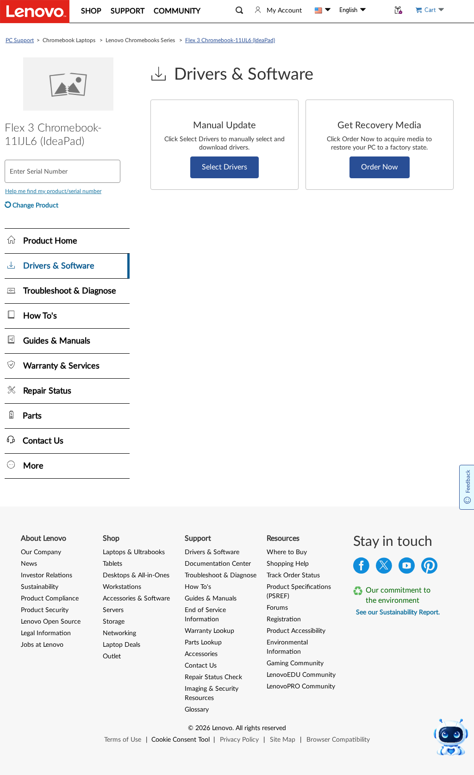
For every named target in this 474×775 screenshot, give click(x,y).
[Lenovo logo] (34, 11)
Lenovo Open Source (51, 622)
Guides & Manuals (211, 598)
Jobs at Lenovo (42, 645)
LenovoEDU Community (301, 675)
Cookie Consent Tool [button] (180, 740)
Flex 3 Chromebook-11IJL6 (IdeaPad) (230, 40)
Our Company (41, 552)
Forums (277, 608)
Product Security (45, 610)
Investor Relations (46, 575)
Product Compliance (50, 598)
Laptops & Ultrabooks (134, 552)
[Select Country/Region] (323, 10)
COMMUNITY (177, 11)
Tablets (112, 564)
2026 (202, 728)
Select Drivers (224, 167)
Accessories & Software (136, 598)
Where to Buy (287, 552)
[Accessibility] (377, 10)
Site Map (282, 740)
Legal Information (46, 633)
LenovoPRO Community (301, 686)
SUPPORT (127, 11)
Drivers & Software (212, 552)
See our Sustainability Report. (398, 612)
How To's (198, 587)
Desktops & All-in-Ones (136, 575)
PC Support (20, 40)
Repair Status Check (213, 677)
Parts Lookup (203, 642)
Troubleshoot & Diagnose (220, 575)
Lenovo (222, 728)
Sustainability (39, 587)
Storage (114, 622)
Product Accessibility (296, 631)
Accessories (201, 654)
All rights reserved (261, 728)
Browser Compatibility (338, 740)
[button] (239, 10)
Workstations (122, 587)
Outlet (112, 656)
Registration (284, 619)
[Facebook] (361, 568)
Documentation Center (218, 564)
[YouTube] (407, 568)
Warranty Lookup (209, 631)
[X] (384, 568)
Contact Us (201, 665)
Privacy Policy (239, 740)
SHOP (91, 11)
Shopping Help (288, 564)
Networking (119, 633)
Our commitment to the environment (398, 595)
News (29, 564)
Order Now (379, 167)
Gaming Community (295, 663)
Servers (113, 610)
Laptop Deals (121, 645)
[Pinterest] (429, 568)
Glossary (197, 709)
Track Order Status (293, 575)
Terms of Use (122, 740)
